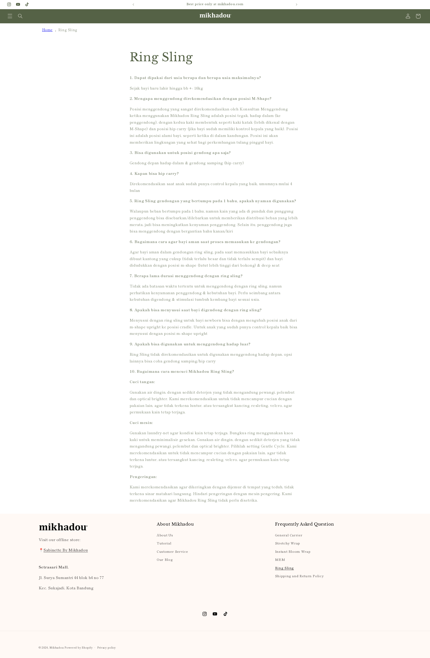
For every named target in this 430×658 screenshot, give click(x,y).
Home (47, 29)
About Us (165, 535)
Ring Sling (67, 29)
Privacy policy (106, 647)
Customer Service (172, 551)
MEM (280, 559)
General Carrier (288, 535)
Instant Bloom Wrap (292, 551)
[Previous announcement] (133, 4)
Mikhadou (56, 647)
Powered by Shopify (78, 647)
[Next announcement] (296, 4)
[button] (10, 16)
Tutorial (164, 543)
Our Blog (165, 559)
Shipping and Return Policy (299, 575)
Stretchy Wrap (287, 543)
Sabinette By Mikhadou (65, 550)
